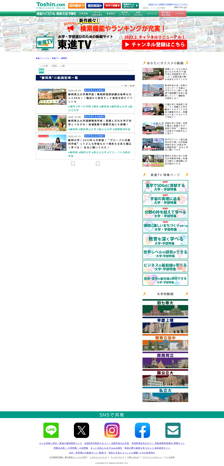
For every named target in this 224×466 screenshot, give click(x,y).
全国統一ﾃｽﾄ (152, 4)
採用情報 (169, 4)
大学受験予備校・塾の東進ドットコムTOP (68, 457)
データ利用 (170, 457)
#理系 (95, 106)
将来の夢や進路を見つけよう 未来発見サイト (147, 448)
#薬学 (71, 106)
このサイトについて (98, 457)
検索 (41, 70)
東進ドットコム (43, 58)
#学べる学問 (83, 106)
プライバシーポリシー (152, 457)
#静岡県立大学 (118, 106)
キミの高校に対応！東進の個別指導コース (60, 443)
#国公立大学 (104, 129)
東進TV (55, 58)
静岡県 (64, 58)
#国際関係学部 (121, 129)
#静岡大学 (85, 152)
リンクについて (117, 457)
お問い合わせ (133, 457)
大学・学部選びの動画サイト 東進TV (87, 452)
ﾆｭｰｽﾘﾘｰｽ (184, 4)
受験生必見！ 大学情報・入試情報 (71, 448)
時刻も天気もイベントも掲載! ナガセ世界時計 (132, 452)
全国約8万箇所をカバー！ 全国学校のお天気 (106, 443)
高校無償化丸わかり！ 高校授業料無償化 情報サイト (158, 443)
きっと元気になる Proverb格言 (106, 448)
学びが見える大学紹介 (94, 90)
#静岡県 (104, 106)
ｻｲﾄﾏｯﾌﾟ (177, 4)
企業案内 (161, 4)
